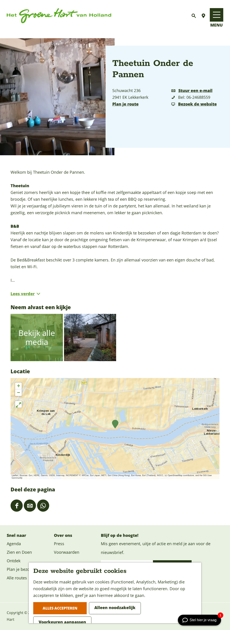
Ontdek (13, 560)
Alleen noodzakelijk (114, 607)
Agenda (14, 543)
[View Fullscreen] (18, 404)
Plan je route (125, 104)
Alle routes (17, 577)
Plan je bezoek (20, 569)
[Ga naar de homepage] (59, 15)
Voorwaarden (66, 552)
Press (59, 543)
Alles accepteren (60, 608)
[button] (115, 424)
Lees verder (23, 293)
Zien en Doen (19, 552)
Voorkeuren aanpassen (62, 622)
